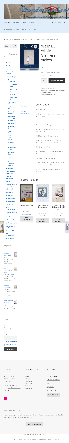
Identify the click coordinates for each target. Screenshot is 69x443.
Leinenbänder (10, 189)
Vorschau (9, 63)
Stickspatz (11, 142)
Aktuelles (16, 23)
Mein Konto (32, 30)
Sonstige (37, 39)
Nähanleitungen (10, 201)
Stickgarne (9, 195)
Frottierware (9, 204)
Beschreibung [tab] (24, 106)
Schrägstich (11, 123)
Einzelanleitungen (19, 39)
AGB (48, 383)
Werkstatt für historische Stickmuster (12, 118)
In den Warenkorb (57, 80)
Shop (11, 39)
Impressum (50, 387)
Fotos (24, 23)
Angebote (9, 69)
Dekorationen (10, 238)
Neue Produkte (10, 66)
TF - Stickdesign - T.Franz (12, 147)
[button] (35, 46)
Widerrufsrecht (51, 390)
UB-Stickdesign (29, 39)
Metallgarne (9, 217)
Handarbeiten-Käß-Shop (11, 30)
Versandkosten (58, 72)
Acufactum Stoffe (11, 223)
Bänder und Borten (11, 231)
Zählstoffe (9, 181)
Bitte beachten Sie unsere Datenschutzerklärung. (10, 343)
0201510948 (13, 385)
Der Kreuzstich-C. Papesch (12, 163)
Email (5, 335)
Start (7, 39)
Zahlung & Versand (52, 376)
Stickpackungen (11, 198)
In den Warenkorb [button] (26, 218)
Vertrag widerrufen (52, 395)
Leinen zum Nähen (11, 220)
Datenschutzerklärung (53, 380)
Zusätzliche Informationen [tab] (24, 112)
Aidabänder (9, 192)
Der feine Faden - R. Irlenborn (11, 137)
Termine (31, 23)
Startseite (7, 23)
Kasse (24, 30)
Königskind (51, 94)
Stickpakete (9, 168)
